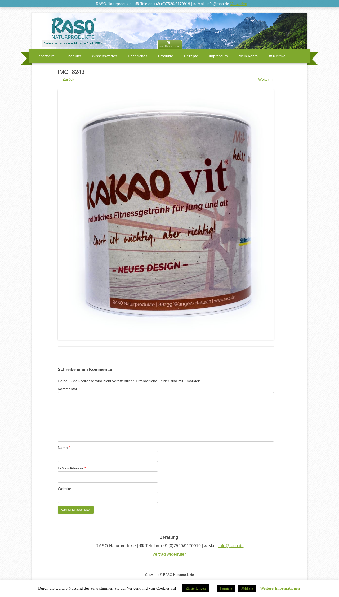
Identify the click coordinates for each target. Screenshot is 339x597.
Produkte (165, 56)
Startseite (47, 56)
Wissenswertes (104, 56)
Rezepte (191, 56)
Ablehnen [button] (247, 588)
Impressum (218, 56)
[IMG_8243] (166, 214)
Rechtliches (137, 56)
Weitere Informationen (280, 588)
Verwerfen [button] (238, 4)
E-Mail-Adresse (72, 468)
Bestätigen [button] (226, 588)
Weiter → (266, 79)
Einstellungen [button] (196, 588)
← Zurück (66, 79)
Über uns (73, 56)
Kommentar (69, 389)
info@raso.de (231, 546)
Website (64, 489)
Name (64, 448)
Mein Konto (248, 56)
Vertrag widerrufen (169, 554)
